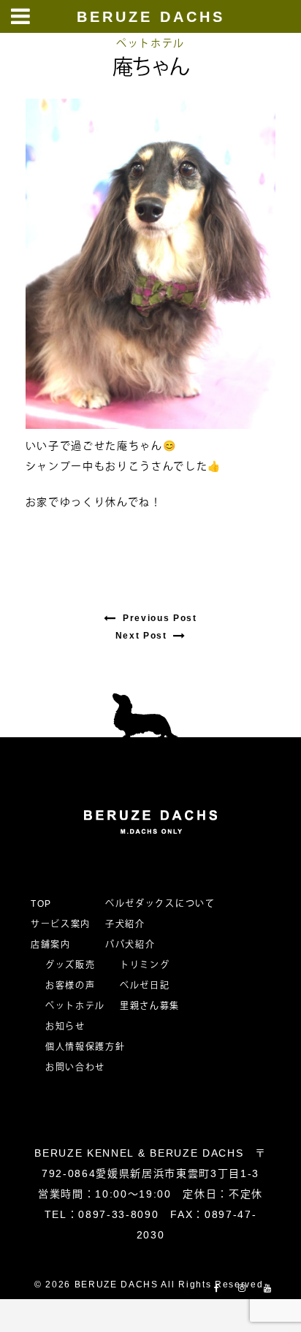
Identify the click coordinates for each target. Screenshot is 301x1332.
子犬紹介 (125, 924)
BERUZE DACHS (151, 17)
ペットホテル (150, 43)
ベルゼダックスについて (160, 904)
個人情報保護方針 (85, 1047)
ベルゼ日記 (144, 986)
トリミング (144, 965)
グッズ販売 (70, 965)
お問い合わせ (80, 1067)
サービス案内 (61, 924)
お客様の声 (70, 986)
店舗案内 (51, 945)
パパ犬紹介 (130, 945)
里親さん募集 (150, 1006)
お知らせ (65, 1026)
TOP (41, 904)
